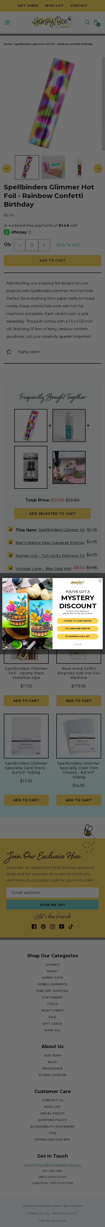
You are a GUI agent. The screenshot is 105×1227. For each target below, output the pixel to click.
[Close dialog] (100, 580)
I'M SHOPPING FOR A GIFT (77, 636)
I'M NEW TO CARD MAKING (78, 621)
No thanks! (77, 644)
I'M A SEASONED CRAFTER (77, 628)
